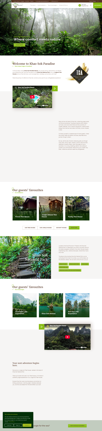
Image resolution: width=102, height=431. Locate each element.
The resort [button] (32, 5)
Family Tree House (75, 217)
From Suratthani (74, 264)
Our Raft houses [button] (61, 227)
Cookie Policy (12, 421)
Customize (9, 425)
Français (94, 1)
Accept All (27, 425)
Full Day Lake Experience (73, 313)
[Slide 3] (48, 53)
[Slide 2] (46, 53)
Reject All (18, 425)
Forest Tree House (22, 217)
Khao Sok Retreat (48, 314)
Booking (97, 5)
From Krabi (85, 264)
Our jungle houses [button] (46, 227)
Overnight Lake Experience (21, 313)
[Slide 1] (43, 53)
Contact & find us (63, 5)
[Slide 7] (58, 53)
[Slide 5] (53, 53)
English (90, 1)
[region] (18, 420)
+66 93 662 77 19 (84, 5)
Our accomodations (22, 45)
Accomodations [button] (42, 5)
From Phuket (63, 264)
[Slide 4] (51, 53)
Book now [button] (74, 227)
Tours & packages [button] (52, 5)
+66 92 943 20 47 (54, 1)
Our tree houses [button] (30, 227)
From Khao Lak (64, 267)
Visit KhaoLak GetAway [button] (77, 425)
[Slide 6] (56, 53)
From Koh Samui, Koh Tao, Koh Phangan (70, 270)
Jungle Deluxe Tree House (49, 216)
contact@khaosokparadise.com (42, 1)
